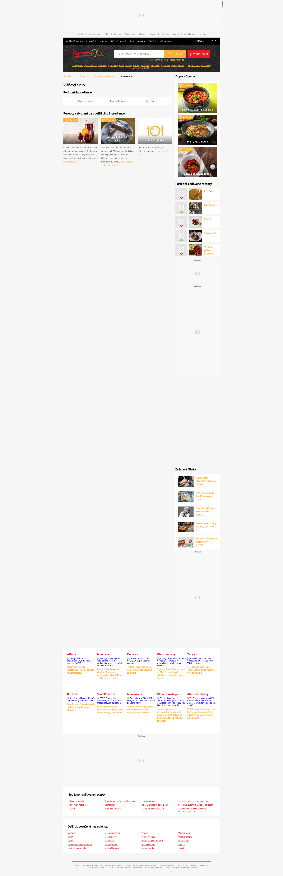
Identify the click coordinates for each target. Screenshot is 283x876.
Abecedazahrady (197, 694)
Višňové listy (110, 837)
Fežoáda (208, 191)
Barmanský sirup (117, 101)
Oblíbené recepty (74, 41)
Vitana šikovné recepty (152, 840)
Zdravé (166, 65)
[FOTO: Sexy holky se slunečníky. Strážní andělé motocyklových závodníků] (111, 700)
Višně (70, 840)
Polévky (114, 65)
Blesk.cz (81, 34)
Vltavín (181, 848)
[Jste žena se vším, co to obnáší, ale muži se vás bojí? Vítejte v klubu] (201, 660)
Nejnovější (91, 41)
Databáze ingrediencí (105, 76)
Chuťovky (102, 65)
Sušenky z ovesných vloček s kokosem (195, 805)
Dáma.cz (117, 34)
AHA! (107, 34)
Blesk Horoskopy (167, 694)
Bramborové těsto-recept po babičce (122, 801)
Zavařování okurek (141, 68)
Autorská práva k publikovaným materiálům (141, 865)
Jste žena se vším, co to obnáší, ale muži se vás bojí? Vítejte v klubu (201, 670)
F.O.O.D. (152, 41)
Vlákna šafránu (148, 844)
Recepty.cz (68, 76)
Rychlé (174, 65)
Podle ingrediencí (178, 60)
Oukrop (71, 808)
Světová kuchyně (118, 41)
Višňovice (109, 840)
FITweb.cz (165, 34)
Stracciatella (210, 233)
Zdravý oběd (77, 65)
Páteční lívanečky (76, 801)
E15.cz (142, 34)
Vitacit (145, 833)
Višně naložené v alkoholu (80, 844)
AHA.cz (71, 654)
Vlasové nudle (148, 848)
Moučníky (155, 65)
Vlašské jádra (184, 833)
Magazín (141, 41)
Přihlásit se (199, 41)
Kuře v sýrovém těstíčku (153, 808)
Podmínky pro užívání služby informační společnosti (178, 865)
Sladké (181, 65)
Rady (132, 41)
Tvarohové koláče (150, 801)
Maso (121, 65)
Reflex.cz (152, 34)
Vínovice (72, 833)
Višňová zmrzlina (112, 833)
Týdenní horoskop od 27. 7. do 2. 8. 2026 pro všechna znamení (140, 670)
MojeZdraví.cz (189, 34)
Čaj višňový (151, 101)
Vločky (181, 844)
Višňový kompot (112, 848)
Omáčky (128, 65)
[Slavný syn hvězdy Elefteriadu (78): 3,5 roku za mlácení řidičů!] (81, 660)
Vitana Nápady (148, 837)
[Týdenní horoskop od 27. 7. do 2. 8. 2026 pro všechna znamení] (141, 660)
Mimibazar (103, 654)
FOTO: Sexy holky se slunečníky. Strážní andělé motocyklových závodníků (110, 709)
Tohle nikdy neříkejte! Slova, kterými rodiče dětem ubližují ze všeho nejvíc (141, 709)
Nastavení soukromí (123, 867)
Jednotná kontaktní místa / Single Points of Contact (152, 867)
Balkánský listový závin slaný (155, 805)
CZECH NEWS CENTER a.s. (97, 865)
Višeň (70, 837)
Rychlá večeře (90, 65)
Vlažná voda (183, 840)
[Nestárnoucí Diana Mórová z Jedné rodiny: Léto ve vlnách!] (81, 699)
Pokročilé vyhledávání (158, 60)
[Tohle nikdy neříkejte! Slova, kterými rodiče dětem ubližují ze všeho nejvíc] (141, 700)
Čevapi (207, 219)
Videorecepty (166, 41)
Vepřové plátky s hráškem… (209, 250)
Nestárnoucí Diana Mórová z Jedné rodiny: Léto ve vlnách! (81, 707)
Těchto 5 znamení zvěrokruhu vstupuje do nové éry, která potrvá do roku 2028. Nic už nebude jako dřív (169, 715)
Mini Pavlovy (210, 205)
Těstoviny (145, 65)
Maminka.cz (130, 34)
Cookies (111, 867)
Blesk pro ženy (95, 34)
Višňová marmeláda (77, 848)
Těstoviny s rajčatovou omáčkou (193, 801)
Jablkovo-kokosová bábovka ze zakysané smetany (192, 809)
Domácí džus (110, 805)
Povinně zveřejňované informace (185, 867)
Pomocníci (84, 76)
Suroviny (103, 41)
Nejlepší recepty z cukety (199, 65)
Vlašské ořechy (185, 837)
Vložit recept (200, 53)
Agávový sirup (84, 101)
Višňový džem (111, 844)
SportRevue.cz (106, 694)
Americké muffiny (113, 808)
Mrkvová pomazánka (77, 805)
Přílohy (136, 65)
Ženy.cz (176, 34)
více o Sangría (69, 162)
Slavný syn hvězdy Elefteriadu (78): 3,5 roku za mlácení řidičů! (80, 670)
